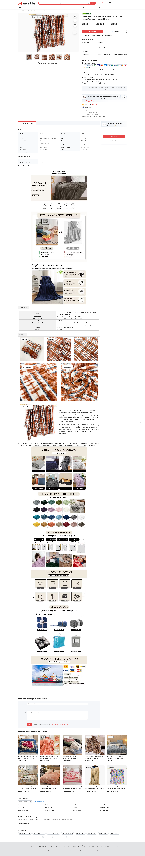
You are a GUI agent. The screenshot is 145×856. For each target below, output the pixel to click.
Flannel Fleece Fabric (104, 807)
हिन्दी (93, 846)
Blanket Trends (48, 837)
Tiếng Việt (107, 846)
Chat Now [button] (116, 31)
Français (53, 846)
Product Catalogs (39, 801)
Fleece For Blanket (92, 833)
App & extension (108, 7)
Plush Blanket (51, 826)
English (37, 846)
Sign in (125, 4)
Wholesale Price (74, 845)
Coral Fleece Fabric (49, 810)
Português (47, 846)
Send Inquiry (92, 31)
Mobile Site (105, 845)
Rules (126, 7)
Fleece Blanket (47, 10)
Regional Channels (90, 845)
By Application (21, 807)
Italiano (65, 846)
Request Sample (109, 35)
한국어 (84, 846)
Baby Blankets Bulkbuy (60, 837)
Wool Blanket (61, 826)
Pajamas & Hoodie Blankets (106, 804)
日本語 (89, 846)
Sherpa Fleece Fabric (23, 810)
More (19, 839)
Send (29, 724)
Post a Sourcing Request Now (60, 724)
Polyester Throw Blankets (25, 837)
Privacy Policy (95, 850)
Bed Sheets (42, 826)
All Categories (23, 7)
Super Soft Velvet (104, 810)
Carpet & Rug (75, 804)
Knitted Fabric (48, 807)
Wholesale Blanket (80, 833)
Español (42, 846)
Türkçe (102, 846)
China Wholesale (66, 845)
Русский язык (59, 846)
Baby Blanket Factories (39, 833)
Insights (110, 845)
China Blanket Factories (24, 833)
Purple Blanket (70, 826)
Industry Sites (82, 845)
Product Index (98, 845)
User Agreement (81, 850)
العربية (80, 846)
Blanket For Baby (103, 833)
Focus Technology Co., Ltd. (62, 850)
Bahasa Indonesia (114, 846)
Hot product (75, 807)
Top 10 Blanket (37, 837)
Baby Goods (34, 826)
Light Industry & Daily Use (27, 10)
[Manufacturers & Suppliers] (26, 3)
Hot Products (35, 845)
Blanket (40, 10)
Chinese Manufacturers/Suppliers (54, 845)
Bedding (36, 10)
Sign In (84, 116)
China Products (43, 845)
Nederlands (75, 846)
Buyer (92, 7)
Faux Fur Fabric (76, 810)
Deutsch (69, 846)
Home (19, 10)
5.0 (108, 125)
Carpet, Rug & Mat (23, 826)
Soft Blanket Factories (67, 833)
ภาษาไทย (97, 846)
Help (100, 7)
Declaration (88, 850)
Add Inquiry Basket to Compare (48, 63)
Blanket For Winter (114, 833)
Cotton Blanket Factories (53, 833)
